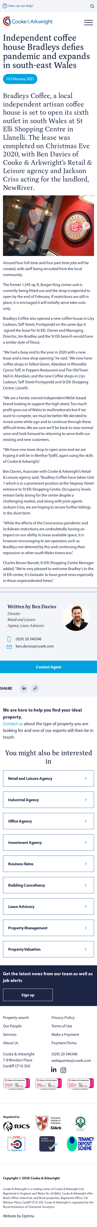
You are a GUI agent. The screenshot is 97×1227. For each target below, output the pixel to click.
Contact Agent (48, 666)
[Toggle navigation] (88, 22)
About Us (10, 1043)
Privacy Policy (63, 1017)
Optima (28, 1216)
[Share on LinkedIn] (24, 688)
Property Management (28, 927)
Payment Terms (64, 1043)
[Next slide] (86, 226)
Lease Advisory (21, 906)
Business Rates (21, 863)
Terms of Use (61, 1026)
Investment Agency (25, 842)
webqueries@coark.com (71, 1060)
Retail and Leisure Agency (30, 778)
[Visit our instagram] (63, 1069)
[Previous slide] (11, 226)
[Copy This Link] (35, 688)
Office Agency (20, 821)
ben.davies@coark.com (35, 646)
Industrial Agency (23, 799)
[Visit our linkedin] (53, 1069)
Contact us (13, 723)
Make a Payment (65, 1034)
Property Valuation (24, 949)
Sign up (28, 994)
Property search (16, 1017)
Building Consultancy (26, 885)
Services (9, 1034)
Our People (12, 1026)
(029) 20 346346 (29, 639)
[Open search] (92, 6)
